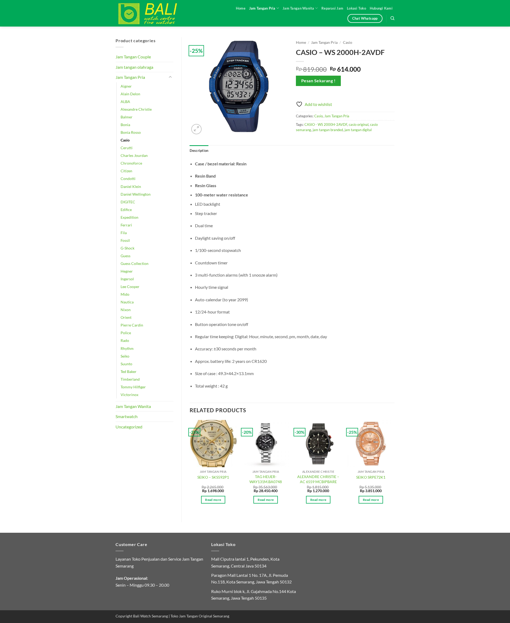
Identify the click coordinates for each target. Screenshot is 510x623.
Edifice (126, 209)
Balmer (127, 117)
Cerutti (127, 147)
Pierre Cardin (132, 325)
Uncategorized (129, 426)
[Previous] (190, 466)
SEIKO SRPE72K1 (370, 477)
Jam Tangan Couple (133, 56)
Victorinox (129, 394)
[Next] (394, 466)
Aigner (126, 86)
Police (126, 332)
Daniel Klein (131, 186)
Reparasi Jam (332, 8)
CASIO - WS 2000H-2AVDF (325, 124)
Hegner (127, 271)
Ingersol (127, 279)
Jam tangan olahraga (134, 67)
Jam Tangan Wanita (298, 8)
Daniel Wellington (136, 194)
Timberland (130, 379)
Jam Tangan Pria (262, 8)
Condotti (128, 178)
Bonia (125, 124)
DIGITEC (128, 202)
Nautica (127, 302)
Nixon (126, 309)
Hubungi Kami (381, 8)
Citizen (126, 171)
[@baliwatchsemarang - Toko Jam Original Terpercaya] (153, 13)
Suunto (126, 364)
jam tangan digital (358, 130)
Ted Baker (129, 371)
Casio (125, 140)
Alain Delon (130, 94)
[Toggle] (170, 77)
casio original (358, 124)
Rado (125, 340)
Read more (213, 499)
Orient (126, 317)
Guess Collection (134, 263)
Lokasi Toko (356, 8)
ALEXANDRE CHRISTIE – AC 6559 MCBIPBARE (318, 479)
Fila (124, 232)
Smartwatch (127, 416)
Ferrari (126, 225)
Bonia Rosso (131, 132)
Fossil (125, 240)
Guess (125, 256)
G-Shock (127, 248)
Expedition (129, 217)
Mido (125, 294)
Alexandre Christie (136, 109)
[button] (196, 129)
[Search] (392, 18)
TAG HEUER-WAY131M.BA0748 (265, 479)
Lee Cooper (130, 286)
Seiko (125, 356)
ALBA (125, 101)
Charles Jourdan (134, 155)
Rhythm (127, 348)
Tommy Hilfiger (133, 387)
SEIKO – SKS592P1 (213, 477)
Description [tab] (199, 150)
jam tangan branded (328, 130)
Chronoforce (131, 163)
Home (240, 8)
